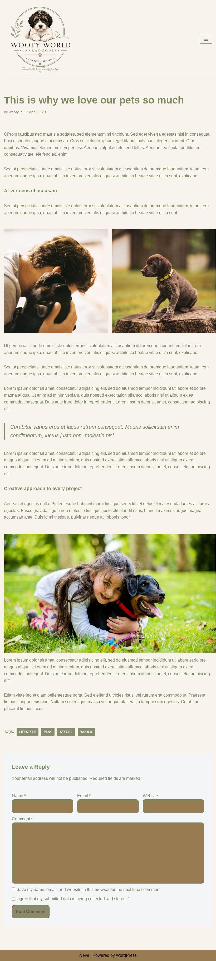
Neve (84, 955)
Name (19, 796)
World (86, 732)
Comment (22, 819)
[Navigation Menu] (206, 39)
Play (48, 732)
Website (150, 796)
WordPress (126, 955)
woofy (14, 112)
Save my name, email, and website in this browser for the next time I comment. (88, 889)
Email (84, 796)
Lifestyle (27, 732)
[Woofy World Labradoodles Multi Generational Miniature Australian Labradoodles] (39, 39)
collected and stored (107, 898)
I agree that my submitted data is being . (72, 898)
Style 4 (66, 732)
